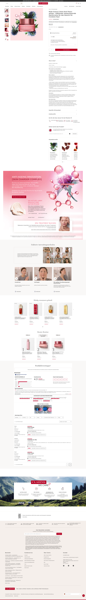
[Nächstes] (76, 151)
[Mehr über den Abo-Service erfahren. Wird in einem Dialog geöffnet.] (53, 36)
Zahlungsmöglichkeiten (28, 558)
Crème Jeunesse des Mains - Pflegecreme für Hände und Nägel (13, 571)
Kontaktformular (66, 555)
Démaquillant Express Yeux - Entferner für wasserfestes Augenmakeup (13, 581)
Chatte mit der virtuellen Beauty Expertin (70, 557)
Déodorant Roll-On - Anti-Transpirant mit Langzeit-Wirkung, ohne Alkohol (12, 573)
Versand (25, 555)
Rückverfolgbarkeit (47, 558)
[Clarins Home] (43, 3)
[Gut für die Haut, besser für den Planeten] (71, 117)
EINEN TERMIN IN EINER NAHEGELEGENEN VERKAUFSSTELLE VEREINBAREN (43, 229)
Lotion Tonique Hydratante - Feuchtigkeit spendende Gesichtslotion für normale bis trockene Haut (12, 564)
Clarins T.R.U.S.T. (56, 130)
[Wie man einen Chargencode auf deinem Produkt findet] (69, 133)
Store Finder (46, 564)
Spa (44, 562)
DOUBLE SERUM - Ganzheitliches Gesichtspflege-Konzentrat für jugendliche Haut (14, 556)
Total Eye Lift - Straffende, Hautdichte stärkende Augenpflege (14, 561)
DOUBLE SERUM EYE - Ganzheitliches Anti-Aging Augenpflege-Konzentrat (13, 558)
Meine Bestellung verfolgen (29, 560)
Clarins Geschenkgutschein (29, 562)
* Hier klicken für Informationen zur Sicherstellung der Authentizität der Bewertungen (43, 369)
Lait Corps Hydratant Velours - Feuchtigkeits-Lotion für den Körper (13, 568)
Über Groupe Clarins (47, 555)
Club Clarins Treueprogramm (49, 560)
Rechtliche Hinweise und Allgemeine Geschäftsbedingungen (32, 594)
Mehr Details (74, 22)
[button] (7, 11)
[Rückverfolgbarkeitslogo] (50, 130)
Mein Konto (26, 567)
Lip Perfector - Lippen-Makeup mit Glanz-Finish (14, 575)
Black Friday (7, 583)
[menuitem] (76, 3)
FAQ (25, 564)
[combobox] (63, 45)
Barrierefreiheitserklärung (49, 594)
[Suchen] (21, 3)
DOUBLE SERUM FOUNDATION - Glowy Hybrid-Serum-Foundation (14, 578)
